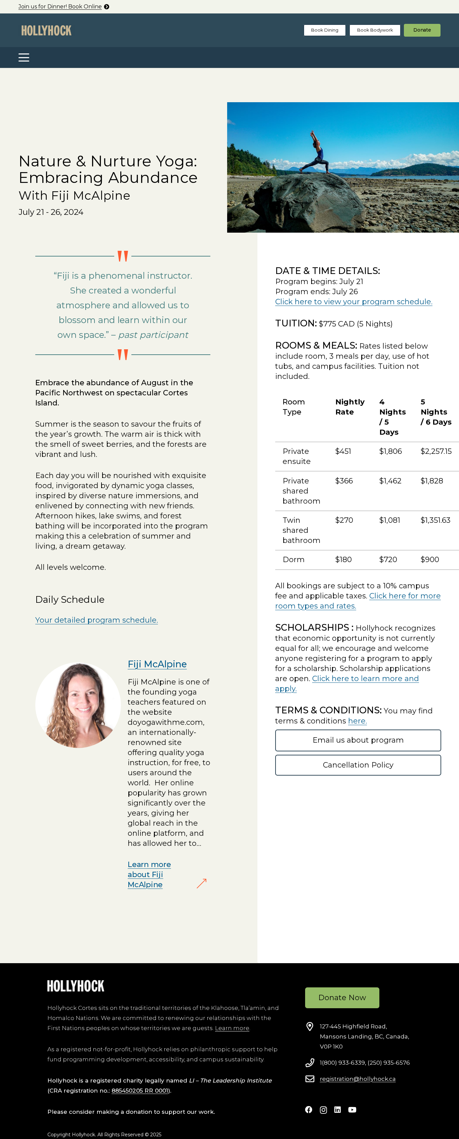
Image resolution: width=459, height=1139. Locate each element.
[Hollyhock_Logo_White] (75, 986)
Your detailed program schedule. (96, 620)
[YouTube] (352, 1109)
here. (357, 720)
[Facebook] (308, 1109)
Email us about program (358, 740)
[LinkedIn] (337, 1109)
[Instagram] (323, 1110)
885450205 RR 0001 (140, 1090)
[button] (23, 57)
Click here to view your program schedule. (353, 301)
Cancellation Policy (358, 765)
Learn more (232, 1028)
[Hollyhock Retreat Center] (46, 30)
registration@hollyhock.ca (358, 1078)
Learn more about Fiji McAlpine (149, 874)
